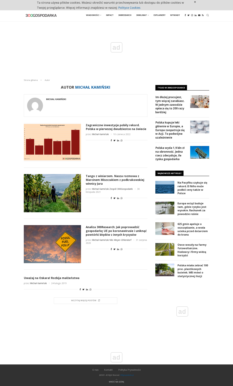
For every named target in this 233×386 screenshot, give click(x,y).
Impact (109, 15)
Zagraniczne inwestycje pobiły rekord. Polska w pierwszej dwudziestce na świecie (116, 127)
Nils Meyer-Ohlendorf (120, 239)
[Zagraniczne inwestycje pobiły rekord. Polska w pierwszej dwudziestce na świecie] (52, 142)
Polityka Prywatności (129, 369)
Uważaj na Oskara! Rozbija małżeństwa (51, 278)
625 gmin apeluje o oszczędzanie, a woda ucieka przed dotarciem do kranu (193, 229)
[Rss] (203, 15)
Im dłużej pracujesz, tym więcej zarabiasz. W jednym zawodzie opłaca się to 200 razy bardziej (169, 104)
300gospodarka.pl (127, 375)
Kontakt (108, 369)
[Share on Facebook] (111, 140)
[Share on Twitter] (114, 140)
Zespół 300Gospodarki (121, 188)
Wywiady (175, 15)
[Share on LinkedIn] (118, 140)
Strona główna (31, 80)
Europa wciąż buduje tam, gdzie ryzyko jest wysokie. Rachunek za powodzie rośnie (192, 209)
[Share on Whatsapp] (122, 140)
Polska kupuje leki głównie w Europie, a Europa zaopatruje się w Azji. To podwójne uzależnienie (170, 130)
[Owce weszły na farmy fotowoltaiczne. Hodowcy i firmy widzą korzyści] (164, 249)
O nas (95, 369)
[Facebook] (185, 15)
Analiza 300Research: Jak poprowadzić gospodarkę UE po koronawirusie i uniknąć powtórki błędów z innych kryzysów (116, 231)
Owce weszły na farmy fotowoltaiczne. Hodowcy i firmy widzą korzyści (192, 250)
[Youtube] (199, 15)
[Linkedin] (196, 15)
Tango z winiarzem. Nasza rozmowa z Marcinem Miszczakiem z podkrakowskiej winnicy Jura (115, 179)
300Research (124, 15)
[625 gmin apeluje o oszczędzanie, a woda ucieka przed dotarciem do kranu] (164, 228)
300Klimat (141, 15)
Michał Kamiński (56, 99)
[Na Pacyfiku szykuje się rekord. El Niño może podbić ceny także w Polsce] (164, 187)
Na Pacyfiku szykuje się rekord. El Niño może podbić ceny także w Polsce (192, 188)
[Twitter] (189, 15)
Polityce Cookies (129, 8)
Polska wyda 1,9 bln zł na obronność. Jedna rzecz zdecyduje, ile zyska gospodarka (169, 153)
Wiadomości (92, 15)
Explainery (159, 15)
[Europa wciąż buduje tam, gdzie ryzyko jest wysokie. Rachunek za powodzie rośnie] (164, 208)
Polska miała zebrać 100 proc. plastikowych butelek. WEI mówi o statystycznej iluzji (193, 271)
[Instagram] (192, 15)
